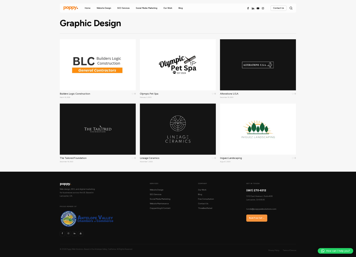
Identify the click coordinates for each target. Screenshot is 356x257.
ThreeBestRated (205, 208)
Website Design (156, 190)
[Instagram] (68, 233)
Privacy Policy (273, 250)
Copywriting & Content (160, 208)
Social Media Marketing (160, 199)
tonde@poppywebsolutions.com (261, 209)
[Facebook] (62, 233)
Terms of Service (289, 250)
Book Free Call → (256, 218)
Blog (200, 194)
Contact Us (203, 203)
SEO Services (155, 194)
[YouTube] (80, 233)
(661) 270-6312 (256, 190)
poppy (65, 184)
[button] (350, 1)
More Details (98, 62)
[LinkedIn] (74, 233)
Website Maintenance (159, 203)
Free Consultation (206, 199)
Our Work (202, 190)
